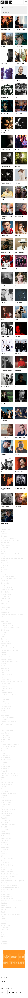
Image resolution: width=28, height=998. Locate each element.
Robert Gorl (5, 818)
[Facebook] (13, 992)
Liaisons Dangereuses (8, 722)
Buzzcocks (4, 585)
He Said (3, 677)
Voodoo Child (5, 925)
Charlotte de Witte (7, 590)
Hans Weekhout (6, 675)
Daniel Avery (5, 608)
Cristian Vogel (5, 599)
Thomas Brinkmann (7, 898)
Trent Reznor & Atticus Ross (10, 914)
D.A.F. (3, 605)
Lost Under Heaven (7, 731)
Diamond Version (7, 625)
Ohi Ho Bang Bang (7, 782)
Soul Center (5, 845)
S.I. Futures (5, 829)
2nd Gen (4, 534)
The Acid (4, 867)
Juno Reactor (5, 704)
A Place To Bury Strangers (10, 540)
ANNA (3, 567)
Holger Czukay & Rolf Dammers (12, 681)
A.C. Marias (5, 543)
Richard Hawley (6, 813)
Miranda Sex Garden (8, 746)
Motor (3, 764)
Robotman (4, 822)
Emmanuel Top (6, 657)
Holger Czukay (6, 679)
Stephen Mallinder (7, 858)
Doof (2, 637)
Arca (2, 572)
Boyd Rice (4, 581)
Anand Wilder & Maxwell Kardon (12, 558)
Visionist (4, 923)
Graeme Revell (6, 668)
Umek (3, 916)
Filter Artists (6, 12)
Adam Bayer (5, 547)
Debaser (4, 616)
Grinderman (5, 670)
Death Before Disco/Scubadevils (12, 614)
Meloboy (4, 742)
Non (2, 780)
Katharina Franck (7, 708)
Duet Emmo (5, 641)
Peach (3, 789)
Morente (4, 762)
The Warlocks (5, 894)
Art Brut (3, 574)
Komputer (4, 710)
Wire (2, 934)
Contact (3, 981)
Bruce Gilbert (5, 583)
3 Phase (4, 536)
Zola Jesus (4, 943)
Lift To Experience (7, 724)
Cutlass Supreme (7, 601)
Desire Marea (5, 621)
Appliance (4, 569)
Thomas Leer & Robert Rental (11, 901)
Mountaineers (6, 766)
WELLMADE (24, 996)
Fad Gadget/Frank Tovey (9, 661)
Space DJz (5, 847)
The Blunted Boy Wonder (9, 874)
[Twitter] (17, 992)
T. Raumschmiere (7, 865)
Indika (3, 690)
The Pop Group (6, 890)
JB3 (2, 697)
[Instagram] (2, 992)
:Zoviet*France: (6, 529)
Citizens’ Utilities (6, 594)
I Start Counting (6, 688)
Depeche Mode (6, 619)
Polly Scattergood (7, 800)
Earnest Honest (6, 643)
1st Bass (3, 531)
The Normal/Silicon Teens (10, 887)
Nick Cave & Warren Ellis (9, 775)
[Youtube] (9, 992)
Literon (3, 726)
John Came (5, 699)
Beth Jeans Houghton (8, 578)
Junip (3, 702)
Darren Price (5, 610)
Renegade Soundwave (9, 809)
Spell (3, 851)
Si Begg (3, 836)
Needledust (5, 769)
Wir (2, 932)
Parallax (3, 787)
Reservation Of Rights (7, 988)
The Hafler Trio (6, 878)
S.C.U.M (4, 827)
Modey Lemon (6, 755)
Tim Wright (5, 905)
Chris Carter (5, 592)
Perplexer (4, 791)
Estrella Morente (6, 659)
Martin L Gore (6, 740)
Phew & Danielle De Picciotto (11, 793)
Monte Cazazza (6, 760)
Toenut (3, 910)
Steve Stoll (5, 860)
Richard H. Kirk (6, 811)
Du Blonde (4, 639)
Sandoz (3, 831)
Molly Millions (5, 757)
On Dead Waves (6, 784)
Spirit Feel (4, 854)
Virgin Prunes (5, 921)
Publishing (4, 977)
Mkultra (3, 751)
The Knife (4, 883)
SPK (2, 856)
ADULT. (3, 552)
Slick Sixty (4, 840)
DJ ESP (3, 632)
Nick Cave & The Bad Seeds (10, 773)
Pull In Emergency (7, 802)
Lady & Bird (5, 715)
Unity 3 (3, 919)
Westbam (4, 928)
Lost (2, 728)
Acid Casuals (5, 545)
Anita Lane (4, 565)
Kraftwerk (4, 713)
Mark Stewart (5, 737)
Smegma (4, 843)
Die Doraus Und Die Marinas (10, 628)
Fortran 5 (4, 663)
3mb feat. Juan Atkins (8, 538)
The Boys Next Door (8, 876)
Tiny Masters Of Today (9, 907)
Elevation (4, 652)
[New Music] (20, 992)
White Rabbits (6, 930)
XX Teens (4, 937)
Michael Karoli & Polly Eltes (10, 744)
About (3, 974)
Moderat (4, 753)
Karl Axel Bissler (6, 706)
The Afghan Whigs (7, 869)
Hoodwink (4, 686)
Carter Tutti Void (6, 587)
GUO (2, 672)
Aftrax (3, 556)
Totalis (3, 912)
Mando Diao (5, 735)
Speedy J (4, 849)
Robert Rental (6, 820)
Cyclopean (4, 603)
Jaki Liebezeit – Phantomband (11, 695)
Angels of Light (6, 563)
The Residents (6, 892)
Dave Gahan (5, 612)
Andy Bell (4, 561)
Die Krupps (5, 630)
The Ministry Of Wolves (9, 885)
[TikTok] (5, 992)
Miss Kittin (4, 749)
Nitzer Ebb (4, 778)
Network (4, 771)
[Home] (6, 2)
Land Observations (7, 717)
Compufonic (5, 596)
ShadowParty (5, 834)
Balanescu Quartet (7, 576)
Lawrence (4, 719)
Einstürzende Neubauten (9, 648)
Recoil (3, 807)
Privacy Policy (5, 985)
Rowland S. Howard (7, 825)
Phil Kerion (4, 796)
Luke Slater (5, 733)
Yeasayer (4, 941)
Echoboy (4, 646)
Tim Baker (4, 903)
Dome (3, 634)
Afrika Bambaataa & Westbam (11, 554)
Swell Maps (5, 863)
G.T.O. (3, 666)
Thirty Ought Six (6, 896)
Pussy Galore (5, 804)
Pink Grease (5, 798)
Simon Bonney (6, 838)
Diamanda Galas (6, 623)
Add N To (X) (5, 549)
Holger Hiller (5, 684)
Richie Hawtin (5, 816)
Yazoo (3, 939)
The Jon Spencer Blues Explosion (12, 881)
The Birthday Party (7, 872)
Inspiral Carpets (6, 693)
